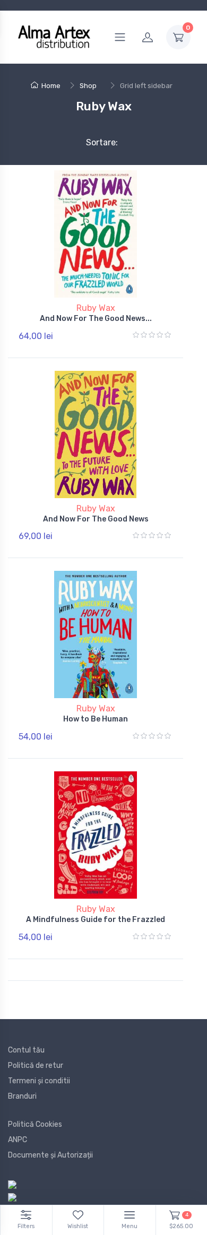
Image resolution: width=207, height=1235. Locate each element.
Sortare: (93, 142)
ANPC (17, 1139)
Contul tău (26, 1050)
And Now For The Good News (96, 519)
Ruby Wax (95, 308)
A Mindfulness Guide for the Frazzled (95, 919)
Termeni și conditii (39, 1080)
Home (51, 86)
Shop (88, 86)
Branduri (22, 1096)
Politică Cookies (35, 1124)
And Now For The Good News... (96, 318)
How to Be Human (95, 719)
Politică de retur (35, 1065)
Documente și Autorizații (50, 1155)
